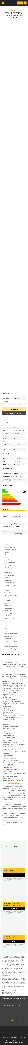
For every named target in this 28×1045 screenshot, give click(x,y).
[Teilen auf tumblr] (15, 1009)
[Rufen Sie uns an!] (15, 1032)
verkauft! (14, 413)
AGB (22, 1023)
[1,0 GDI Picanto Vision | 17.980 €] (14, 897)
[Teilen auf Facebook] (10, 1009)
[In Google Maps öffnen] (12, 1032)
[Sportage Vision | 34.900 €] (14, 930)
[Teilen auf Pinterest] (18, 1009)
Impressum (14, 1020)
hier (22, 1042)
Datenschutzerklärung (12, 1023)
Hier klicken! (14, 1001)
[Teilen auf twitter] (12, 1009)
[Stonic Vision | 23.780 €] (14, 864)
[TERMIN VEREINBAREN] (21, 2)
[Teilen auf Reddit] (11, 1012)
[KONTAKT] (25, 2)
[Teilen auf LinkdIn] (14, 1012)
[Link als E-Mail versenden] (16, 1012)
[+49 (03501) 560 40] (18, 2)
